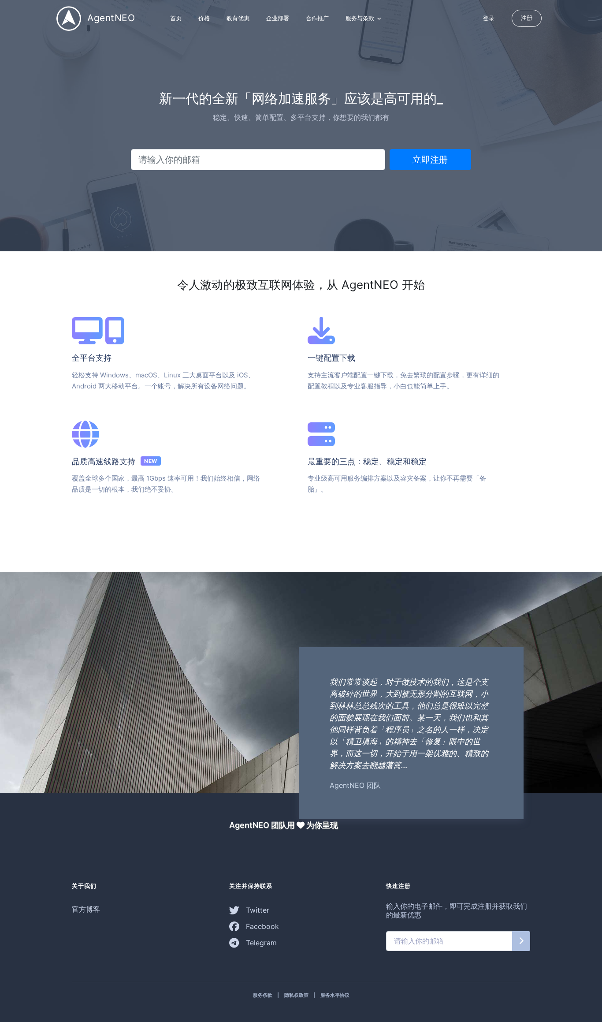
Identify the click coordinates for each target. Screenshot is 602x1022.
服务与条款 (360, 18)
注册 (526, 17)
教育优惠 (238, 18)
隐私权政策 (296, 995)
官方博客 (86, 909)
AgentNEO (110, 17)
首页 (176, 18)
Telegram (260, 942)
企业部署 (277, 18)
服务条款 (262, 995)
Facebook (261, 926)
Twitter (256, 910)
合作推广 (317, 18)
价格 (204, 18)
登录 (488, 18)
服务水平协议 (334, 995)
